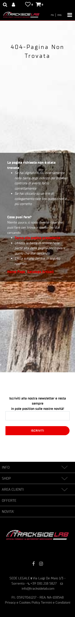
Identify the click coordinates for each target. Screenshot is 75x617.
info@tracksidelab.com (38, 588)
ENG (60, 15)
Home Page (16, 272)
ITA (52, 15)
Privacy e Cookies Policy (22, 602)
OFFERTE (9, 500)
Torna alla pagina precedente (37, 238)
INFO (6, 467)
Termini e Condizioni (55, 602)
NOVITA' (8, 511)
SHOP (6, 478)
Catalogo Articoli (40, 272)
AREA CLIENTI (13, 489)
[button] (37, 430)
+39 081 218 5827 (43, 583)
